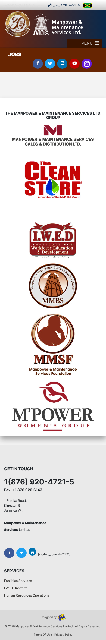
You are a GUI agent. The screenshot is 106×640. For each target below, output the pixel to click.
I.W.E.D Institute (15, 588)
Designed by (49, 617)
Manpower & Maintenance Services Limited (44, 626)
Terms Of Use (43, 634)
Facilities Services (18, 581)
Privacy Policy (63, 634)
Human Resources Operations (26, 595)
